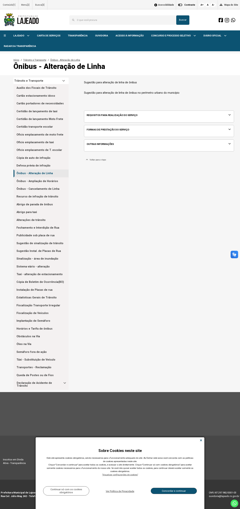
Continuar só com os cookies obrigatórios (66, 491)
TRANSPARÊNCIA (78, 35)
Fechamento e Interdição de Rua (37, 227)
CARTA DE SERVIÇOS (48, 35)
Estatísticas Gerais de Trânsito (36, 297)
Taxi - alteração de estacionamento (39, 274)
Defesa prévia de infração (33, 165)
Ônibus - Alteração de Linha (65, 60)
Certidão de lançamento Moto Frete (39, 119)
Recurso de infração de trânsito (37, 196)
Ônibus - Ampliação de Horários (37, 181)
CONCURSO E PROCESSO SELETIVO (171, 35)
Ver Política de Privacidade (120, 491)
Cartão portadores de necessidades (40, 103)
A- (213, 5)
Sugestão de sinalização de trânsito (39, 243)
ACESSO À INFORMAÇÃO (130, 35)
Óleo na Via (23, 344)
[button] (5, 36)
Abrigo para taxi (26, 212)
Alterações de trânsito (31, 220)
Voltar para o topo (97, 160)
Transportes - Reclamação (33, 367)
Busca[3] (39, 5)
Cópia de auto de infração (33, 158)
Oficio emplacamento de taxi (35, 142)
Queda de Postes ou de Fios (35, 375)
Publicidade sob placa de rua (35, 235)
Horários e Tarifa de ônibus (34, 328)
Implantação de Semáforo (33, 320)
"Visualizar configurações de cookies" (120, 475)
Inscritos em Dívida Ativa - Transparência (14, 461)
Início (16, 60)
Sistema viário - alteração (33, 266)
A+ (201, 5)
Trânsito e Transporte (34, 60)
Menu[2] (25, 5)
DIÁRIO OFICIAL (212, 35)
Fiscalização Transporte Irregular (38, 305)
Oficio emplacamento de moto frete (39, 134)
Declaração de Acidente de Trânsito (34, 384)
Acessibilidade (166, 5)
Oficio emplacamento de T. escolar (39, 150)
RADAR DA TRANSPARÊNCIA (20, 46)
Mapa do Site (231, 5)
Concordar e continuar (174, 490)
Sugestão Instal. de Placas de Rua (38, 251)
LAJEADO (19, 35)
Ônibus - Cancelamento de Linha (37, 188)
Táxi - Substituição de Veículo (35, 359)
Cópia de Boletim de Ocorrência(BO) (40, 282)
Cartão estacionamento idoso (35, 95)
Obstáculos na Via (28, 336)
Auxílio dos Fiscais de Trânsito (36, 88)
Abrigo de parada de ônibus (34, 204)
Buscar (183, 20)
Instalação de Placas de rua (34, 289)
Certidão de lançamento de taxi (36, 111)
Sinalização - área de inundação (37, 258)
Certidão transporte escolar (34, 126)
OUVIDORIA (101, 35)
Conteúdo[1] (9, 5)
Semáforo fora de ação (31, 352)
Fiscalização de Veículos (32, 313)
